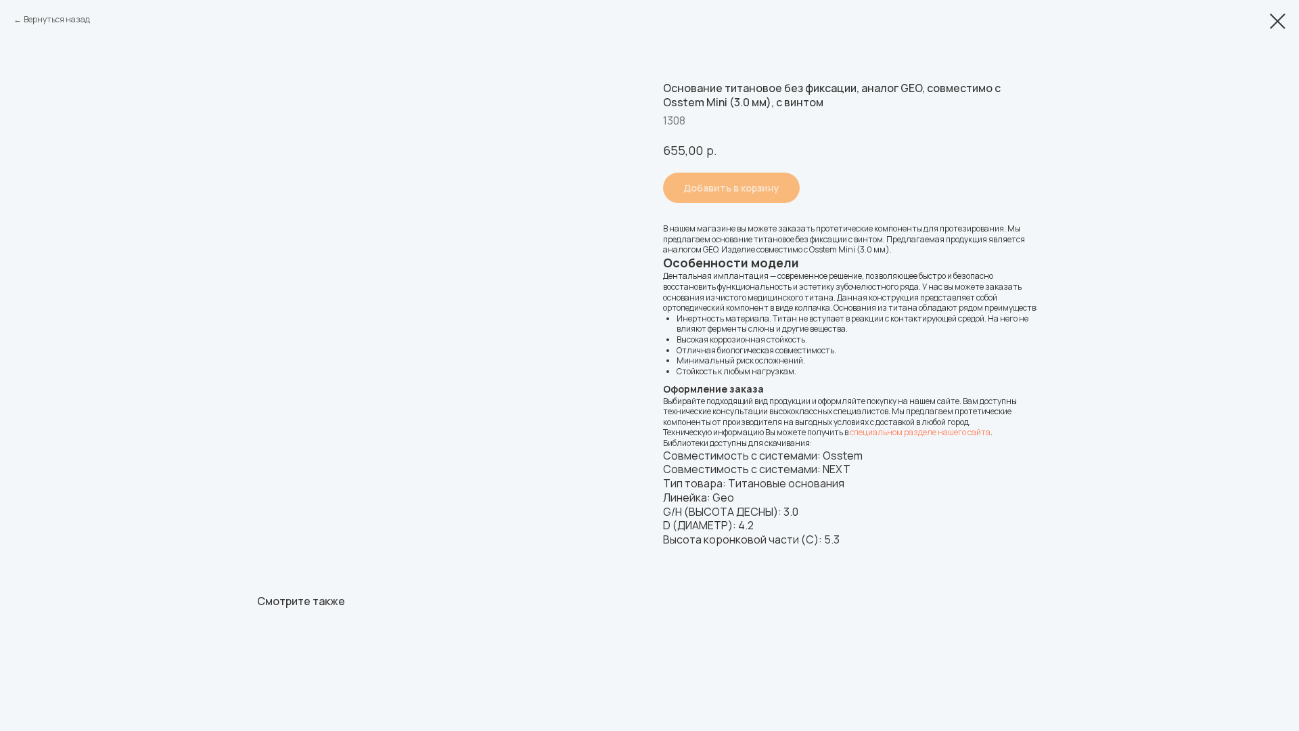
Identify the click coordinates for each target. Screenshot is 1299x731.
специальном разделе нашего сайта (920, 432)
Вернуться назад (57, 19)
